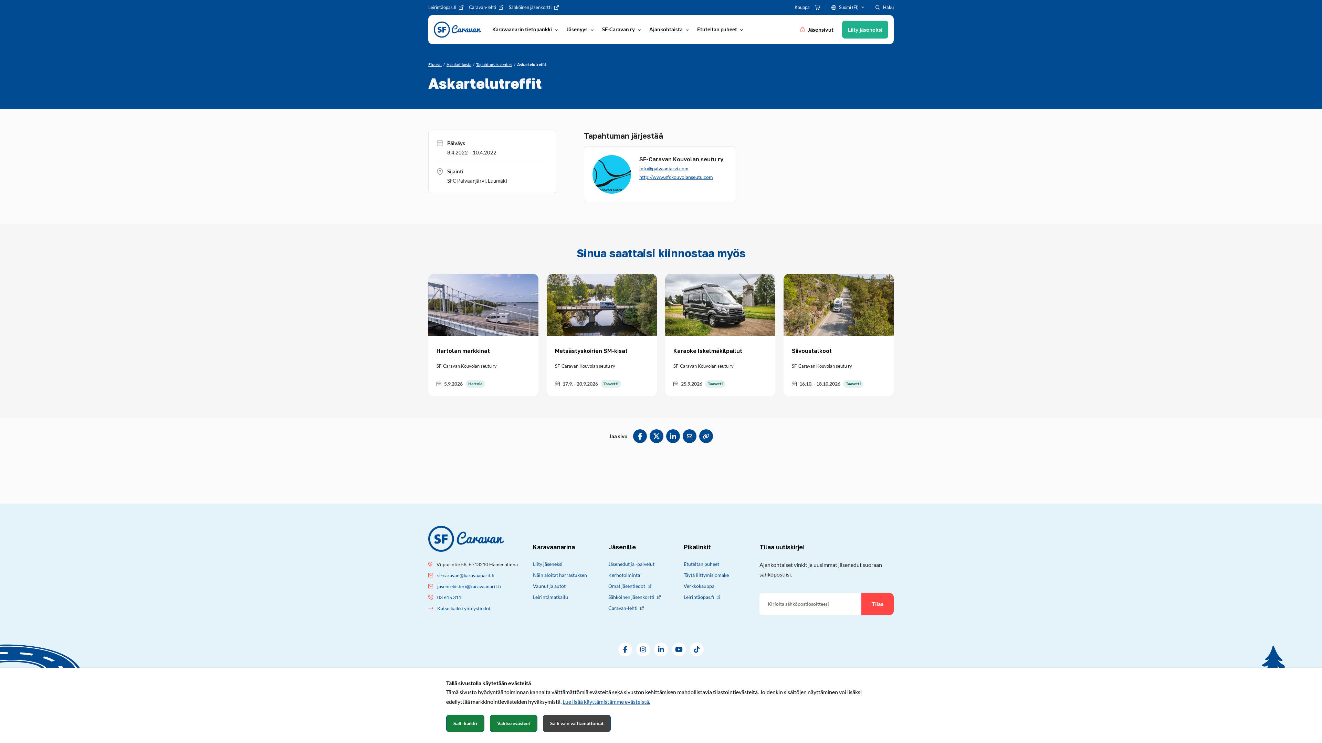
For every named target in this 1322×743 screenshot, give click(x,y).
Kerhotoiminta (624, 575)
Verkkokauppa (699, 586)
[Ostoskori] (817, 7)
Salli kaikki (465, 723)
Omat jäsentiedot (626, 586)
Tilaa (877, 604)
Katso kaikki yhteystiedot (464, 608)
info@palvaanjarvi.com (664, 168)
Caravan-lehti (623, 608)
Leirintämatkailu (550, 597)
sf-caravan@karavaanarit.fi (465, 575)
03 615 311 (449, 597)
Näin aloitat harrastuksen (560, 575)
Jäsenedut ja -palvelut (631, 564)
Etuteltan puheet (701, 564)
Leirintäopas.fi (699, 597)
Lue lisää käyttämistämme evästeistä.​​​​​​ (606, 701)
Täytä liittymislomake (706, 575)
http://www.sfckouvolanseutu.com (676, 177)
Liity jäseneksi (548, 564)
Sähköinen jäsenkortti (631, 597)
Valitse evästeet (513, 723)
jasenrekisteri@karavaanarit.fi (469, 586)
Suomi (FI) (849, 7)
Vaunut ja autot (549, 586)
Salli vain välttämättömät (577, 723)
